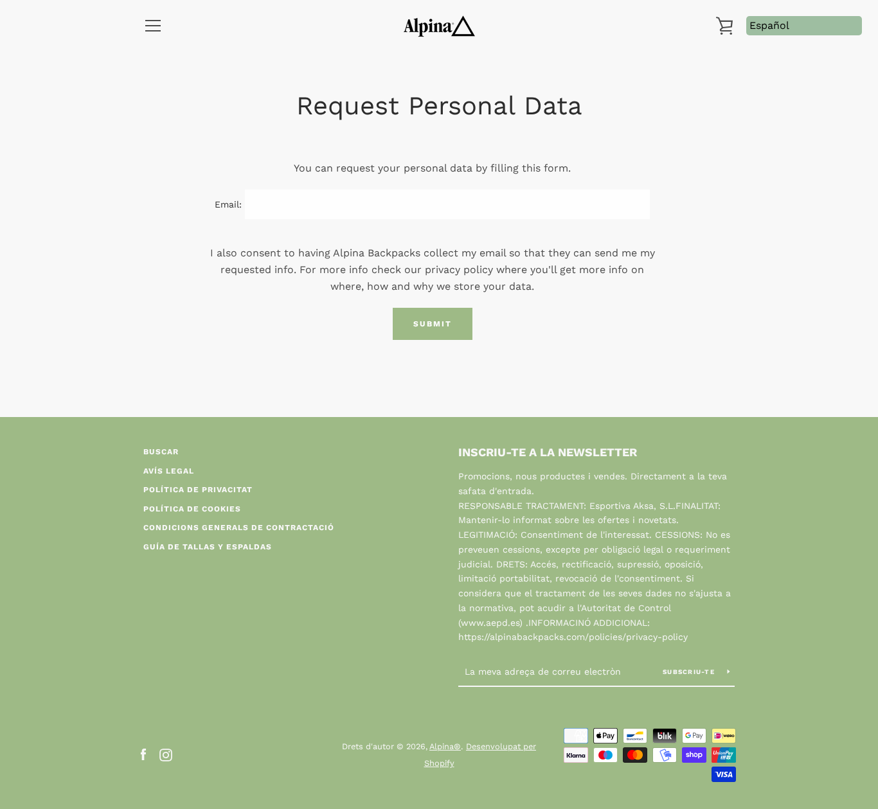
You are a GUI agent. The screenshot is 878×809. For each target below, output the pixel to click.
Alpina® (445, 746)
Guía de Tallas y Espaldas (207, 546)
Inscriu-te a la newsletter (547, 452)
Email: (228, 204)
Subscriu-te (690, 671)
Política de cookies (192, 508)
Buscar (161, 451)
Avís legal (168, 471)
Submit (432, 323)
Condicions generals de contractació (238, 527)
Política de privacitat (198, 489)
